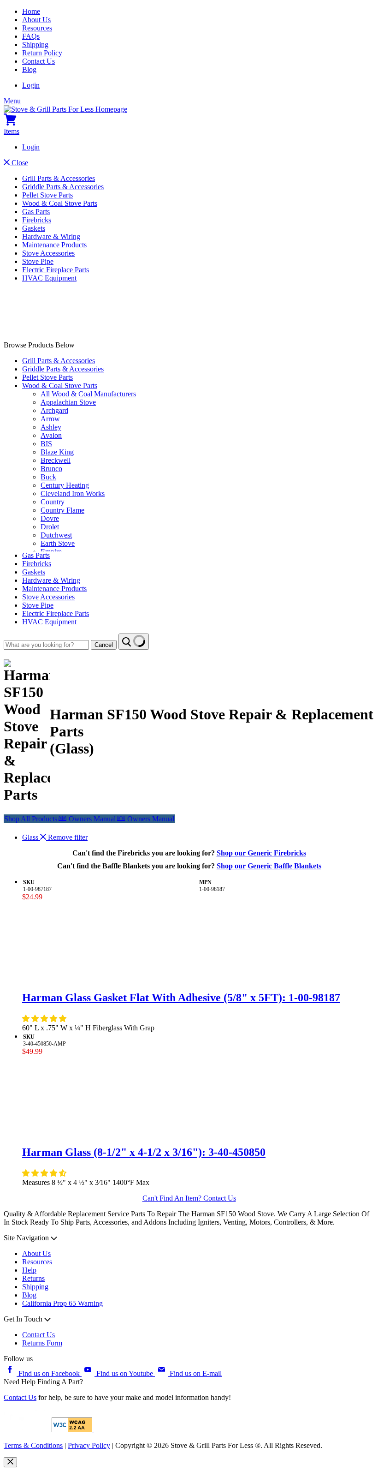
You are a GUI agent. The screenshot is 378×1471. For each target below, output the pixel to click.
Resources (37, 28)
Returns (33, 1278)
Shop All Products (30, 819)
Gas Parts (36, 211)
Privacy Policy (89, 1445)
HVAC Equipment (49, 278)
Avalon (51, 435)
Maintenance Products (54, 245)
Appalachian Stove (68, 402)
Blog (29, 69)
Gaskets (33, 228)
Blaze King (57, 452)
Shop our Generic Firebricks (261, 853)
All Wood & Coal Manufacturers (88, 394)
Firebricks (36, 220)
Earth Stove (58, 543)
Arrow (50, 419)
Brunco (51, 468)
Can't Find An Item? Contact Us (189, 1198)
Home (31, 11)
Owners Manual (87, 819)
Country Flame (62, 510)
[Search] (133, 642)
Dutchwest (56, 535)
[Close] (10, 1462)
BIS (46, 444)
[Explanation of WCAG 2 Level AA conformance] (73, 1430)
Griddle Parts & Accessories (63, 187)
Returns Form (42, 1343)
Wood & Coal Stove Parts (59, 203)
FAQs (31, 36)
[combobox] (46, 645)
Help (29, 1270)
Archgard (54, 410)
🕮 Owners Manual (145, 819)
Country (53, 502)
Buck (48, 477)
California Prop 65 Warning (62, 1303)
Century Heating (65, 485)
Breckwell (56, 460)
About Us (36, 20)
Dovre (50, 518)
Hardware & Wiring (51, 236)
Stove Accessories (48, 253)
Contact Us (38, 61)
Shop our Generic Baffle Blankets (269, 866)
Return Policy (42, 53)
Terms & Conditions (33, 1445)
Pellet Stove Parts (47, 195)
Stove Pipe (37, 261)
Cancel (103, 644)
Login (31, 85)
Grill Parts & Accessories (58, 178)
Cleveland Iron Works (73, 493)
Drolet (50, 527)
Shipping (35, 44)
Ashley (51, 427)
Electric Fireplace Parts (55, 270)
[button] (45, 1019)
